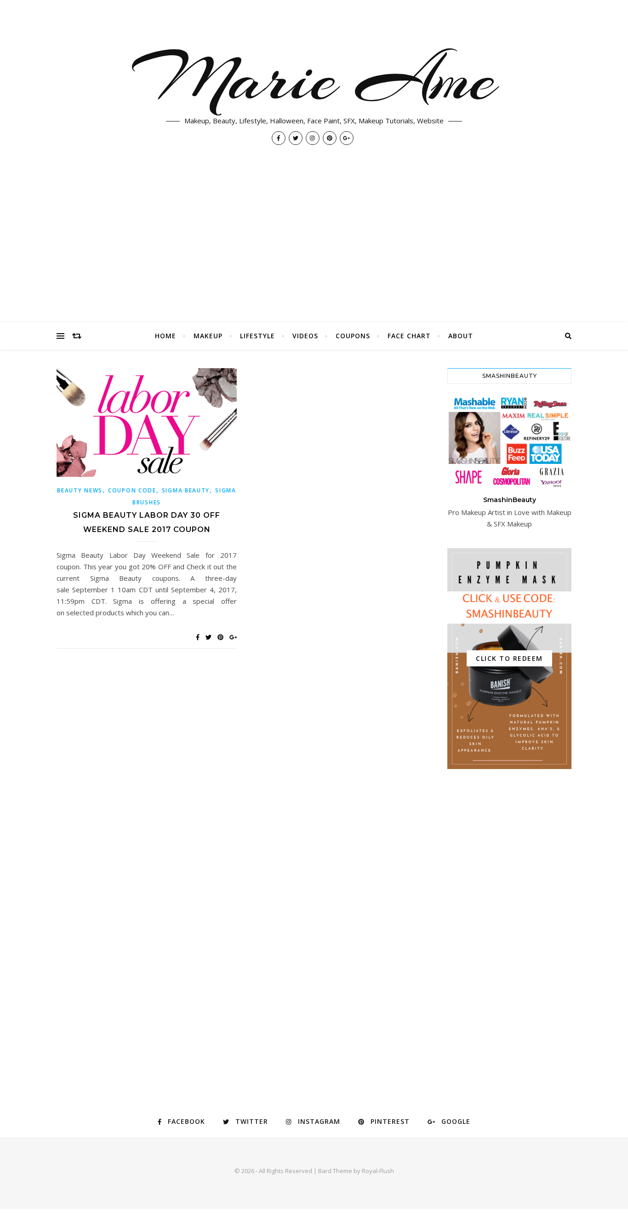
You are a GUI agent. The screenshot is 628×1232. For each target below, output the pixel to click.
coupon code (132, 490)
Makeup (208, 335)
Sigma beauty (186, 490)
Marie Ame (314, 78)
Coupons (353, 335)
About (460, 335)
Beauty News (80, 490)
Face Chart (409, 335)
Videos (305, 335)
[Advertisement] (314, 253)
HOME (165, 335)
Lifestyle (257, 335)
